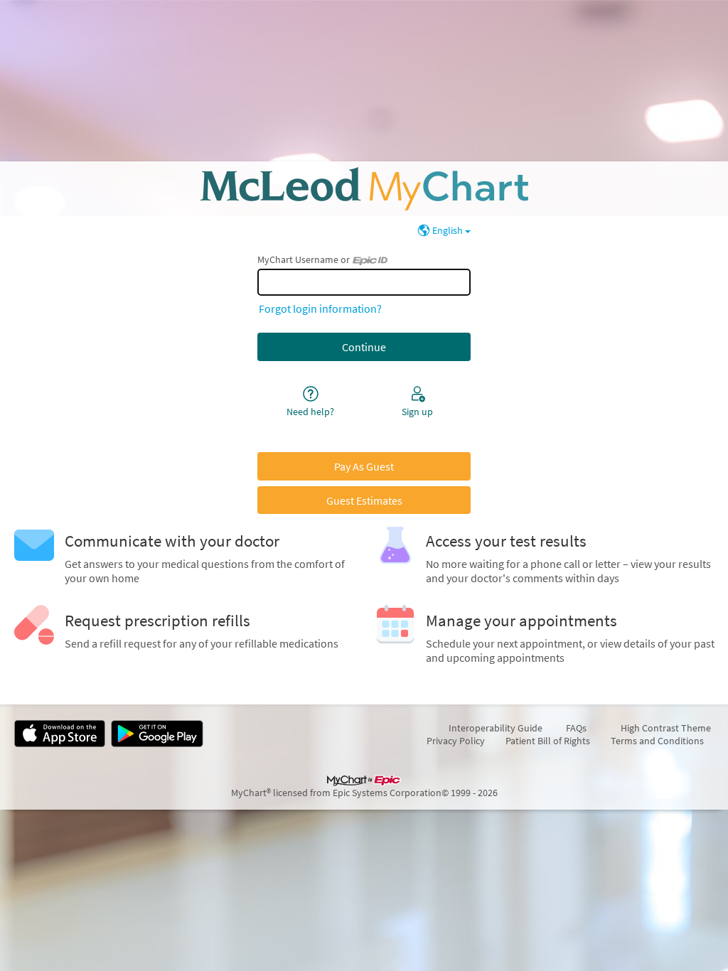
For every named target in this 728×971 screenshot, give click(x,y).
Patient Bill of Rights (547, 740)
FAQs (576, 727)
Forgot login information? (320, 308)
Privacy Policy (456, 740)
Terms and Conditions (657, 740)
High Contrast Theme (666, 727)
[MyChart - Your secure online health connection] (364, 188)
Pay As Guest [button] (364, 466)
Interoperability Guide (502, 727)
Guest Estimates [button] (364, 500)
